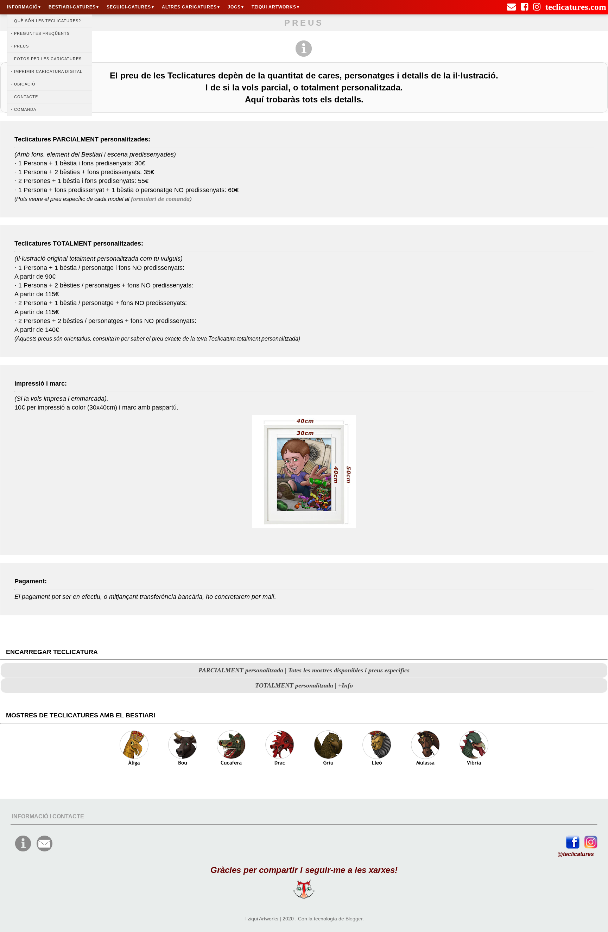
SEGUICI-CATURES (131, 7)
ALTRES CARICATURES (191, 7)
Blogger (354, 918)
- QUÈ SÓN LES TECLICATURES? (46, 21)
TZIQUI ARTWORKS (276, 7)
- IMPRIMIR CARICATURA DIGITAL (46, 71)
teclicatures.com (575, 4)
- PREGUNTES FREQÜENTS (40, 33)
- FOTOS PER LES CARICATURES (46, 59)
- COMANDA (23, 109)
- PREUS (20, 46)
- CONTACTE (24, 97)
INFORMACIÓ (24, 7)
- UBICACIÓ (23, 84)
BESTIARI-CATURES (74, 7)
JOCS (236, 7)
